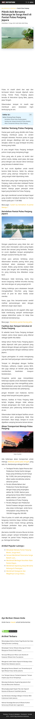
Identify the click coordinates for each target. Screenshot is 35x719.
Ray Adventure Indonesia (22, 716)
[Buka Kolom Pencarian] (26, 2)
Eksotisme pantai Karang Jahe (21, 322)
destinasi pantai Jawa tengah (18, 462)
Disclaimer (24, 714)
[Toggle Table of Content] (30, 114)
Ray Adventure (6, 8)
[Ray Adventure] (8, 2)
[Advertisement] (17, 69)
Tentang (5, 714)
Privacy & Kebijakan (14, 714)
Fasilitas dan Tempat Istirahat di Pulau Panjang (17, 121)
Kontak (30, 714)
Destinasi (13, 8)
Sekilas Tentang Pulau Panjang (12, 117)
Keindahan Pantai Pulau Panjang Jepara (15, 119)
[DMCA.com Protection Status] (9, 632)
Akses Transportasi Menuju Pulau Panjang (16, 123)
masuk (12, 622)
